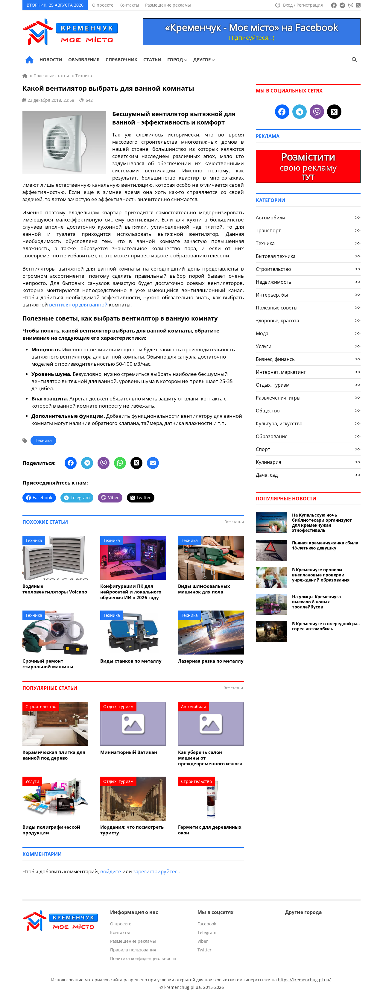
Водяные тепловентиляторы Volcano (54, 589)
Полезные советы (308, 307)
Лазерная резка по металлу (211, 661)
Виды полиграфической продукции (51, 830)
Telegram (206, 932)
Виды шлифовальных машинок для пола (204, 589)
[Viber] (104, 463)
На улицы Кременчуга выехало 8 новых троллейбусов (316, 601)
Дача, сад (308, 475)
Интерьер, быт (308, 294)
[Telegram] (87, 463)
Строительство (40, 706)
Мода (308, 333)
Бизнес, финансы (308, 359)
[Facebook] (71, 463)
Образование (308, 436)
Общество (308, 410)
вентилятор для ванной (78, 304)
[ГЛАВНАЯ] (29, 59)
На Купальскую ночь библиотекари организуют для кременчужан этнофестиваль (322, 522)
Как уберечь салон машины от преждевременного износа (210, 757)
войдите (110, 871)
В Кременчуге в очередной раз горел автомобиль (326, 626)
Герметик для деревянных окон (209, 830)
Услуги (32, 781)
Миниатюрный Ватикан (128, 752)
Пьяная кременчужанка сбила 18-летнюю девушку (325, 545)
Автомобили (193, 706)
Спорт (308, 449)
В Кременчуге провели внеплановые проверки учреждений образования (320, 574)
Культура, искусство (308, 423)
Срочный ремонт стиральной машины (47, 663)
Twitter (204, 950)
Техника (43, 440)
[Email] (153, 463)
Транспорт (308, 230)
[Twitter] (136, 463)
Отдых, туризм (118, 706)
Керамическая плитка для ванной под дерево (53, 755)
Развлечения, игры (308, 397)
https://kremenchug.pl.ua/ (304, 980)
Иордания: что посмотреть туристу (132, 830)
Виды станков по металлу (131, 661)
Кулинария (308, 462)
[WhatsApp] (120, 463)
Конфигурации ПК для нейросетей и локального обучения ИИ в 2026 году (130, 591)
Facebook (206, 924)
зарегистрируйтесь (156, 871)
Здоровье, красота (308, 320)
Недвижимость (308, 282)
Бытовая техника (308, 256)
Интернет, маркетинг (308, 372)
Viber (202, 941)
